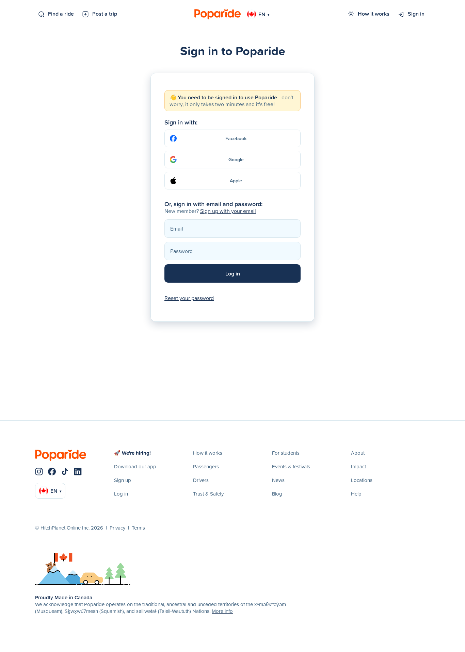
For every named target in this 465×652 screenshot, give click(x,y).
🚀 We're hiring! (132, 452)
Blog (277, 493)
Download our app (135, 466)
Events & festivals (291, 466)
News (278, 480)
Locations (361, 480)
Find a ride (61, 13)
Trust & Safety (208, 493)
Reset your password (189, 298)
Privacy (117, 527)
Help (356, 493)
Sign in (416, 13)
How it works (373, 13)
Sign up (122, 480)
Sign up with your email (228, 211)
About (358, 452)
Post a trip (104, 13)
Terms (138, 527)
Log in (121, 493)
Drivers (201, 480)
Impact (358, 466)
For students (286, 452)
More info (222, 611)
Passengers (206, 466)
